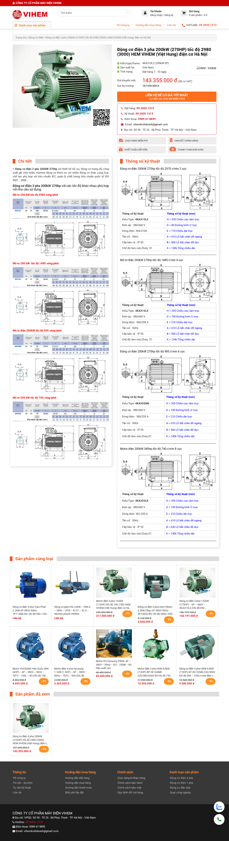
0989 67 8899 (37, 826)
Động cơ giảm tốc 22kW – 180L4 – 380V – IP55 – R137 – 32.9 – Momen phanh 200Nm (72, 610)
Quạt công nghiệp (180, 792)
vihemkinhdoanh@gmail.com (150, 124)
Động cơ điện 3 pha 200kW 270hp (37, 186)
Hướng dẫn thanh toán (78, 787)
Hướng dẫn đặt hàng (77, 778)
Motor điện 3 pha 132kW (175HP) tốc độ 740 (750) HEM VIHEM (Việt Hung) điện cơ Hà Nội (113, 605)
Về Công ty (123, 25)
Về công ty (19, 778)
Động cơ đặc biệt (180, 787)
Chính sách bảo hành (130, 782)
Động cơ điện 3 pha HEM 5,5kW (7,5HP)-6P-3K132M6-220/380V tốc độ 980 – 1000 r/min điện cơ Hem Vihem (197, 672)
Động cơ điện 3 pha (181, 778)
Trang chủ (20, 37)
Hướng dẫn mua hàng (148, 25)
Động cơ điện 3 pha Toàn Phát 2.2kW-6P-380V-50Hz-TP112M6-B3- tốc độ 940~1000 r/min (30, 610)
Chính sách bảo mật (129, 787)
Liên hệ (171, 25)
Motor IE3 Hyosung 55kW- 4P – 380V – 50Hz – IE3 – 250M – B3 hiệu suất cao (113, 665)
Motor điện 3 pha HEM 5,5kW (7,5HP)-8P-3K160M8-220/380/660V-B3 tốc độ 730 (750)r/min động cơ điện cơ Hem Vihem (155, 672)
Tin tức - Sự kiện (22, 782)
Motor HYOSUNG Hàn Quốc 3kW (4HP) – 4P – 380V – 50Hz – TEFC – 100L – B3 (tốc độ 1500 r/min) (30, 672)
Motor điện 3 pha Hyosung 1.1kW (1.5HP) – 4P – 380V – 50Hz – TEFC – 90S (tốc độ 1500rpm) (70, 672)
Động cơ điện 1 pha (181, 782)
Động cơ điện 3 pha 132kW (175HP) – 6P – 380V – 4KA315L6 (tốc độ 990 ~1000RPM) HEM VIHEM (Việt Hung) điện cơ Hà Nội (196, 605)
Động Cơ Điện (36, 37)
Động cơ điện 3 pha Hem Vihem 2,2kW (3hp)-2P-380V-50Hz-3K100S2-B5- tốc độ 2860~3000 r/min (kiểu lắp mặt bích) (156, 610)
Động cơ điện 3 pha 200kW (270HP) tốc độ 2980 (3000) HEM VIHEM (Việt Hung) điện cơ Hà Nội (30, 740)
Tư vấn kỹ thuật (22, 787)
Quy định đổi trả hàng (130, 792)
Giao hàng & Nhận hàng (131, 778)
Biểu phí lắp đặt (74, 792)
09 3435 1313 (207, 25)
